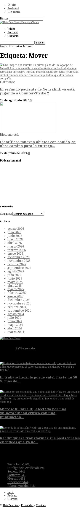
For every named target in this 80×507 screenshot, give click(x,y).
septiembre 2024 (19, 310)
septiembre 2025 (19, 268)
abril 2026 (14, 243)
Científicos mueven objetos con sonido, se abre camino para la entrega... (38, 144)
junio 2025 (14, 278)
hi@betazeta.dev (26, 348)
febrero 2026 (16, 250)
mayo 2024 (15, 325)
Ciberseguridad (21, 486)
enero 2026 (15, 253)
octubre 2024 (16, 307)
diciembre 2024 (18, 300)
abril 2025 (14, 285)
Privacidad (27, 505)
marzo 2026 (15, 246)
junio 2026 (14, 236)
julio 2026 (14, 232)
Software (16, 475)
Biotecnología (9, 134)
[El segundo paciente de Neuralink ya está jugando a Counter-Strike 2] (40, 78)
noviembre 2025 (19, 260)
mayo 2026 (15, 239)
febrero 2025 (16, 293)
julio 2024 (14, 317)
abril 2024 (14, 328)
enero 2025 (15, 296)
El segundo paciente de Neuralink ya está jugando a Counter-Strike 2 (37, 91)
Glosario (13, 12)
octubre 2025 (16, 264)
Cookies (41, 505)
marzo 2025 (15, 289)
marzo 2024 (15, 332)
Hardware (7, 82)
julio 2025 (14, 275)
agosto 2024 (15, 314)
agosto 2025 (15, 271)
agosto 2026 (15, 228)
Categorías (6, 213)
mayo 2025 (15, 282)
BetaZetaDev (11, 505)
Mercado (16, 478)
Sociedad (16, 471)
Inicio (11, 5)
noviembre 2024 (19, 303)
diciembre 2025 (18, 257)
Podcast (13, 8)
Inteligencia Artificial (25, 468)
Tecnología (18, 464)
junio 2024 (14, 321)
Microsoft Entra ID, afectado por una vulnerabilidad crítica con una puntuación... (33, 413)
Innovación (17, 482)
